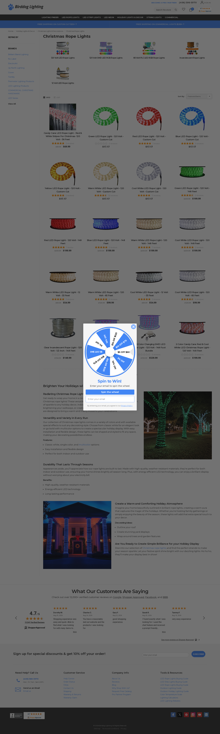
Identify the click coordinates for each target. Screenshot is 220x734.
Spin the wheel (110, 392)
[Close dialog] (133, 327)
